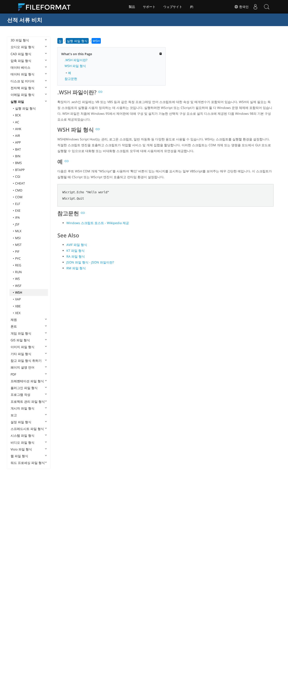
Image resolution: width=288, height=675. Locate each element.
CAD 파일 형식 (21, 54)
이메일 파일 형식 (22, 94)
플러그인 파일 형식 (24, 388)
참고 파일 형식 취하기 (26, 360)
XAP (18, 299)
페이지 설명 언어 (22, 367)
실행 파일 (17, 101)
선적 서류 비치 (24, 19)
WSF (18, 286)
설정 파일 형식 (21, 422)
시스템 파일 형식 (22, 435)
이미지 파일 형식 (22, 347)
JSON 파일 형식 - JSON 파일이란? (90, 262)
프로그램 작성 (20, 394)
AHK (18, 129)
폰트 (14, 326)
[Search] (266, 7)
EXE (17, 210)
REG (18, 265)
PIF (17, 251)
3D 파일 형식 (20, 40)
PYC (18, 258)
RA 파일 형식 (75, 256)
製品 (132, 7)
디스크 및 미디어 (22, 81)
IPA (17, 217)
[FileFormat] (46, 6)
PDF (13, 374)
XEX (17, 313)
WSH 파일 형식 (75, 66)
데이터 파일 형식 (22, 74)
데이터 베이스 (20, 67)
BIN (17, 156)
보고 (14, 415)
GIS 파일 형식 (20, 340)
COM (18, 197)
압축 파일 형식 (21, 60)
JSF (17, 224)
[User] (255, 7)
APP (18, 142)
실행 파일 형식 (25, 108)
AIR (17, 135)
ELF (17, 204)
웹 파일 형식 (19, 456)
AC (17, 122)
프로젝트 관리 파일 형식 (28, 401)
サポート (149, 7)
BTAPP (20, 170)
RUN (18, 272)
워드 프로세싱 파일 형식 (28, 463)
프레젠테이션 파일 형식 (27, 381)
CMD (18, 190)
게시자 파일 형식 (22, 408)
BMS (18, 163)
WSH (18, 292)
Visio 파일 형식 (21, 449)
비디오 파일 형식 (22, 442)
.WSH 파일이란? (76, 60)
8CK (18, 115)
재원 (14, 319)
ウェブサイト (172, 7)
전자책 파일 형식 (22, 88)
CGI (17, 176)
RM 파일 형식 (76, 268)
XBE (18, 306)
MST (18, 245)
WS (17, 279)
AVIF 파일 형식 (76, 245)
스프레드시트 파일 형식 (27, 429)
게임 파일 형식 (21, 333)
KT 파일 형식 (75, 250)
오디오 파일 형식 (22, 47)
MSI (18, 238)
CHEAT (20, 183)
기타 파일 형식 (21, 354)
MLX (18, 231)
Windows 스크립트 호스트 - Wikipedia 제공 (97, 223)
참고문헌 (71, 78)
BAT (18, 149)
